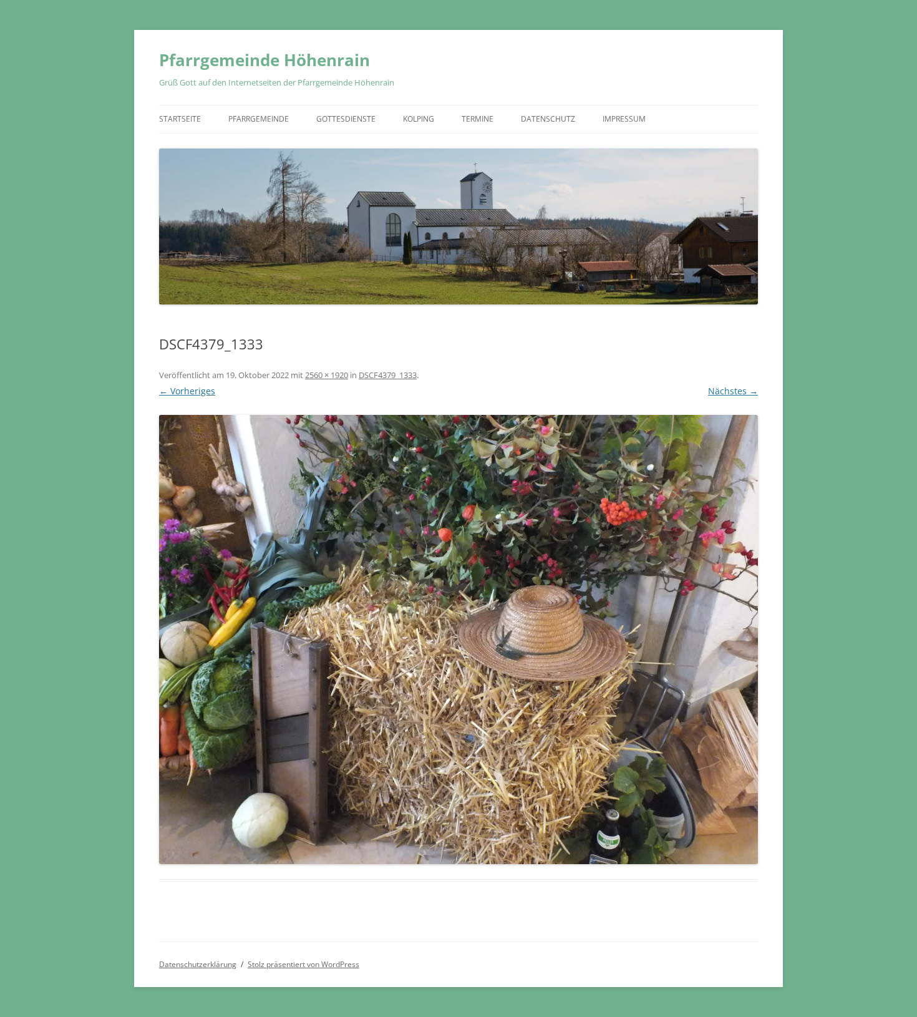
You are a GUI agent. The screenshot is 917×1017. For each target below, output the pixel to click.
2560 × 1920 (326, 375)
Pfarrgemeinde (258, 119)
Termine (477, 119)
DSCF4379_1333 (388, 375)
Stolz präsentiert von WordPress (303, 964)
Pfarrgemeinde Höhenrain (264, 60)
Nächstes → (733, 391)
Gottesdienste (346, 119)
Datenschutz (548, 119)
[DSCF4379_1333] (458, 639)
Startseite (180, 119)
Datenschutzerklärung (197, 964)
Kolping (418, 119)
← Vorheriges (187, 391)
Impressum (624, 119)
